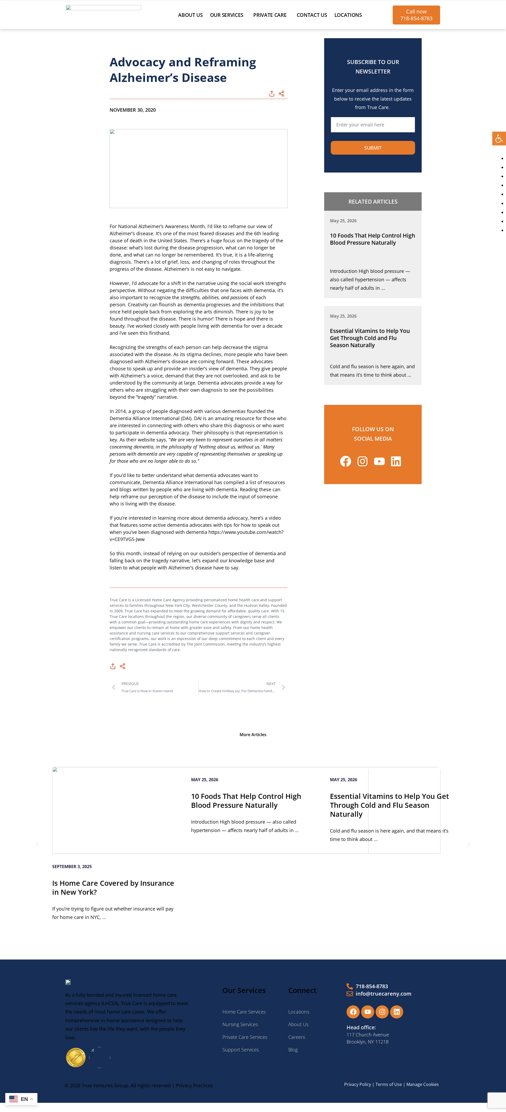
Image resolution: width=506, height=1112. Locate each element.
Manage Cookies (422, 1084)
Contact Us (312, 15)
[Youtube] (367, 1011)
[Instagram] (382, 1011)
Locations (348, 15)
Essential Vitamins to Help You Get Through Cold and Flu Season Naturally (370, 338)
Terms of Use (389, 1084)
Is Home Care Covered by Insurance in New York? (113, 887)
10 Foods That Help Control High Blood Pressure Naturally (372, 239)
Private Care (269, 15)
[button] (499, 138)
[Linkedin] (396, 1011)
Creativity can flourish (152, 304)
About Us (190, 15)
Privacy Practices (194, 1085)
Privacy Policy (357, 1084)
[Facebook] (353, 1011)
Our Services (226, 15)
